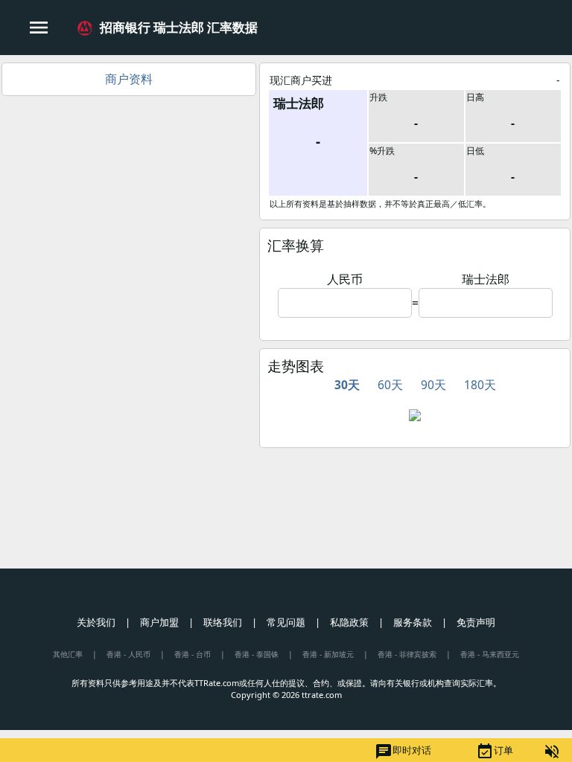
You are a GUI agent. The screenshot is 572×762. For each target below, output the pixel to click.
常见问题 (286, 622)
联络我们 (222, 622)
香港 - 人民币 (128, 654)
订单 (494, 752)
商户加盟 (159, 622)
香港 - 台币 (192, 654)
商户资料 (129, 79)
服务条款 (412, 622)
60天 (390, 385)
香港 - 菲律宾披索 (407, 654)
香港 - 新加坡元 (328, 654)
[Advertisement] (129, 207)
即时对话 (403, 752)
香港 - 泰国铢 (257, 654)
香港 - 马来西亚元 (489, 654)
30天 (347, 385)
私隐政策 (349, 622)
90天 (433, 385)
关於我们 (96, 622)
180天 (480, 385)
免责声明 (476, 622)
